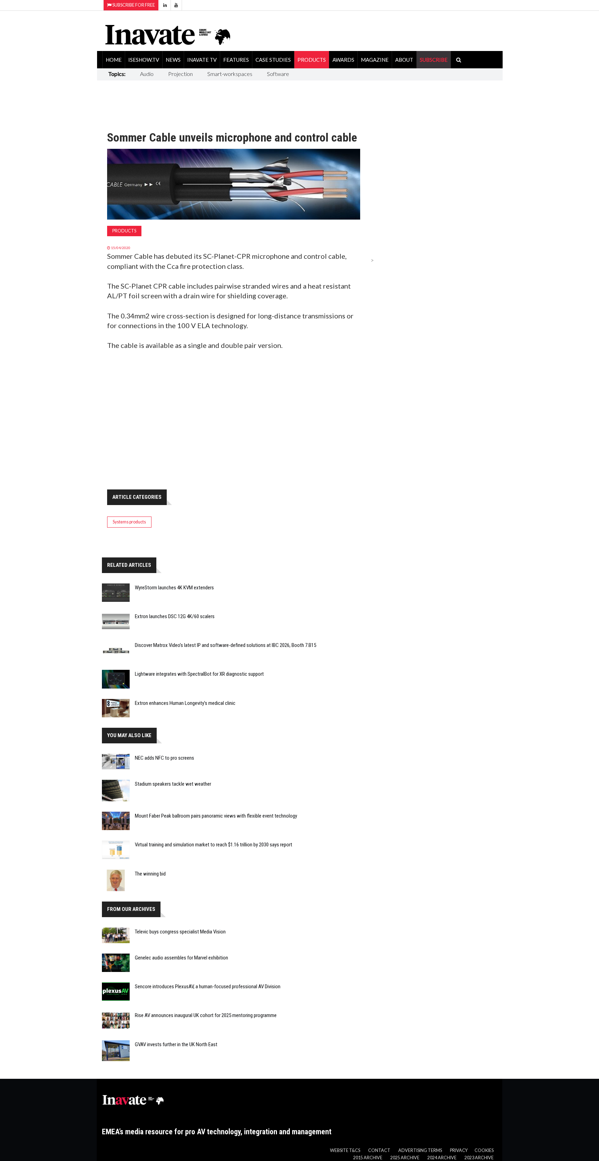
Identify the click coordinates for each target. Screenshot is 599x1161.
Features (236, 60)
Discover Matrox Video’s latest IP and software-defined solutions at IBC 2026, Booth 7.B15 (225, 645)
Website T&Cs (345, 1150)
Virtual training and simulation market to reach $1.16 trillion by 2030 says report (213, 845)
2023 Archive (479, 1157)
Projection (180, 73)
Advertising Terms (420, 1150)
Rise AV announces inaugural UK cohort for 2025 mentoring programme (206, 1015)
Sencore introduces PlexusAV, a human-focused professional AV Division (207, 986)
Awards (343, 60)
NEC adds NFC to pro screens (164, 758)
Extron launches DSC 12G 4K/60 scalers (175, 616)
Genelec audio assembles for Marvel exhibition (181, 958)
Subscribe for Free (133, 5)
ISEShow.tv (143, 60)
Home (114, 60)
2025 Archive (404, 1157)
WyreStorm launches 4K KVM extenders (174, 587)
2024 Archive (442, 1157)
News (173, 60)
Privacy (459, 1150)
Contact (379, 1150)
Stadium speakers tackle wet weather (173, 784)
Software (278, 73)
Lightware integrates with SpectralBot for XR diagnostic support (199, 674)
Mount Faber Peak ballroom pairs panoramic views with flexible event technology (216, 816)
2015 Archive (367, 1157)
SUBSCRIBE (434, 60)
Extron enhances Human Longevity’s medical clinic (185, 703)
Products (311, 60)
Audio (147, 73)
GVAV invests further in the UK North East (176, 1044)
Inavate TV (202, 60)
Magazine (375, 60)
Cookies (484, 1150)
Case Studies (273, 60)
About (404, 60)
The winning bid (150, 874)
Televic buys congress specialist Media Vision (180, 932)
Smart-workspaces (229, 73)
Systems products (129, 521)
